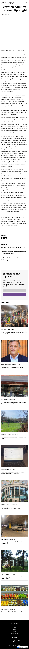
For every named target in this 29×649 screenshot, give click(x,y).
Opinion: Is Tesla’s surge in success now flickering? (14, 259)
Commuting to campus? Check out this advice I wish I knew (14, 543)
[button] (26, 2)
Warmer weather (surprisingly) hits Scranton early (13, 438)
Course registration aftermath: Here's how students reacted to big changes (13, 473)
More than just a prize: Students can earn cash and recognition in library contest (14, 508)
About (14, 629)
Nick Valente (5, 14)
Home (14, 627)
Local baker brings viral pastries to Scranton (13, 612)
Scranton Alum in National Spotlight (13, 247)
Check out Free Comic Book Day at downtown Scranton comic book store (13, 403)
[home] (7, 2)
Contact (14, 631)
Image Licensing (14, 633)
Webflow (19, 645)
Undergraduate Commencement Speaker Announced (12, 368)
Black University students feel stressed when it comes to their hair (14, 333)
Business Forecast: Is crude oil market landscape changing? (13, 252)
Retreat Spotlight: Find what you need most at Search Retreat (13, 578)
